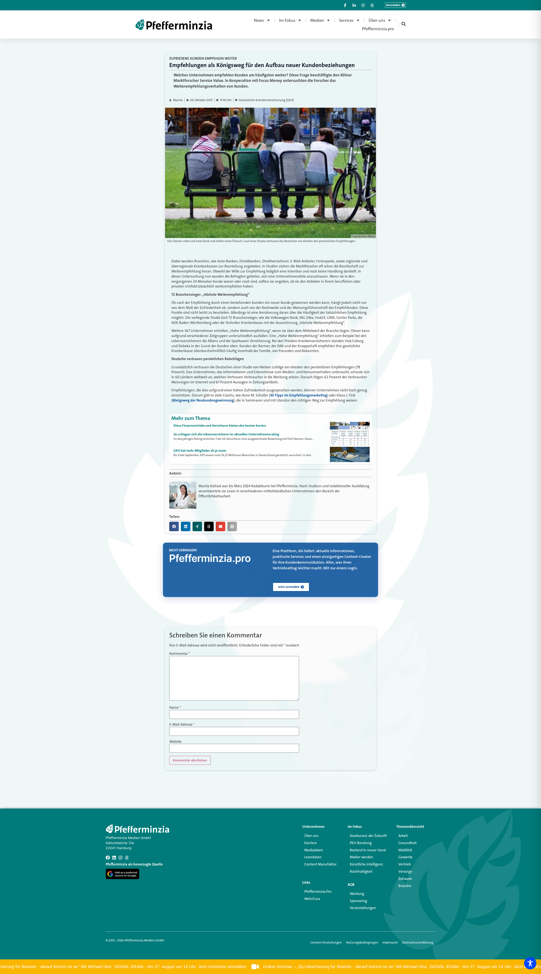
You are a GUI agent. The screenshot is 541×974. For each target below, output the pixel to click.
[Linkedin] (114, 858)
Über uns (377, 20)
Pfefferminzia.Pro (317, 891)
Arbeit (403, 835)
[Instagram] (120, 858)
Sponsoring (358, 900)
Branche (404, 885)
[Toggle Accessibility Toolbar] (530, 963)
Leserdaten (312, 857)
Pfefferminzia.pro (378, 29)
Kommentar (179, 653)
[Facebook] (108, 858)
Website (175, 741)
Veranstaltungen (363, 907)
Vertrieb (404, 864)
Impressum (390, 942)
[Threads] (127, 858)
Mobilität (405, 850)
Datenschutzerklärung (417, 942)
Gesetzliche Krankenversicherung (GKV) (266, 100)
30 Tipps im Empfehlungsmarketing (298, 395)
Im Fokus (287, 20)
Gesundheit (407, 843)
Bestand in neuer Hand (368, 850)
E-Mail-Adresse (182, 724)
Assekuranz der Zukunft (368, 835)
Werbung (357, 893)
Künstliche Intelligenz (366, 864)
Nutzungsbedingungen (362, 942)
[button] (174, 526)
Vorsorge (405, 871)
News (259, 20)
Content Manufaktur (320, 864)
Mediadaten (313, 850)
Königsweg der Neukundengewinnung (203, 400)
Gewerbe (405, 857)
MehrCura (312, 898)
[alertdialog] (270, 966)
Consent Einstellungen (326, 942)
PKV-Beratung (361, 843)
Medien (317, 20)
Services (346, 20)
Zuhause (405, 878)
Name (175, 707)
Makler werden (361, 857)
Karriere (310, 843)
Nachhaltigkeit (361, 871)
